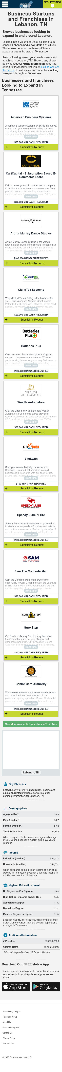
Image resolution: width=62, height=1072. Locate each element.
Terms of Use (8, 1043)
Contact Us (7, 1032)
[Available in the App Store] (16, 986)
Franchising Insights (11, 1011)
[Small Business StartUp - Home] (26, 4)
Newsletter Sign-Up (11, 1027)
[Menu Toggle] (5, 4)
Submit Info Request (32, 147)
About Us (6, 1022)
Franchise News (9, 1016)
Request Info (52, 4)
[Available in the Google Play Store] (46, 986)
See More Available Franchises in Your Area (31, 724)
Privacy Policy (8, 1038)
